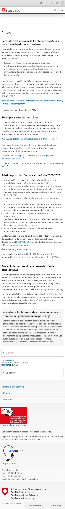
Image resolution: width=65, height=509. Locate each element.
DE (41, 3)
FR (51, 3)
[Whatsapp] (14, 365)
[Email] (17, 365)
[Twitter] (5, 365)
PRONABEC (21, 242)
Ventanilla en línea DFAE (13, 386)
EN (57, 3)
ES (62, 3)
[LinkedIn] (8, 365)
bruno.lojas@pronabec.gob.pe (18, 249)
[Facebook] (3, 365)
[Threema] (11, 365)
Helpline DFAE (9, 463)
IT (46, 3)
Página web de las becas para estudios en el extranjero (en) (28, 139)
